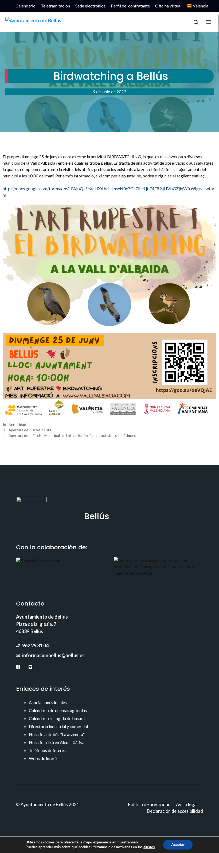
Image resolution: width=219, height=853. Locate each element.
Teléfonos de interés (47, 750)
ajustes (149, 847)
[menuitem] (197, 6)
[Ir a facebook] (18, 666)
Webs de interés (43, 758)
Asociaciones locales (48, 702)
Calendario (25, 5)
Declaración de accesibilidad (175, 811)
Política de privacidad (149, 804)
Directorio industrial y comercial (58, 726)
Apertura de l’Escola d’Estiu (30, 430)
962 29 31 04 (35, 645)
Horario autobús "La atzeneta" (57, 734)
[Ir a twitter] (30, 666)
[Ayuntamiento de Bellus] (33, 21)
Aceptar (178, 844)
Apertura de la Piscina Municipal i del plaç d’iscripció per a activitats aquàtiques (72, 435)
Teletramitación (55, 5)
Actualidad (17, 425)
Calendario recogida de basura (57, 718)
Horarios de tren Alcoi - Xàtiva (56, 742)
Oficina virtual (168, 5)
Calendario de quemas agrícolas (58, 710)
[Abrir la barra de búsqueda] (196, 21)
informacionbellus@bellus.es (53, 655)
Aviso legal (187, 804)
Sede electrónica (90, 5)
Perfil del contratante (130, 5)
